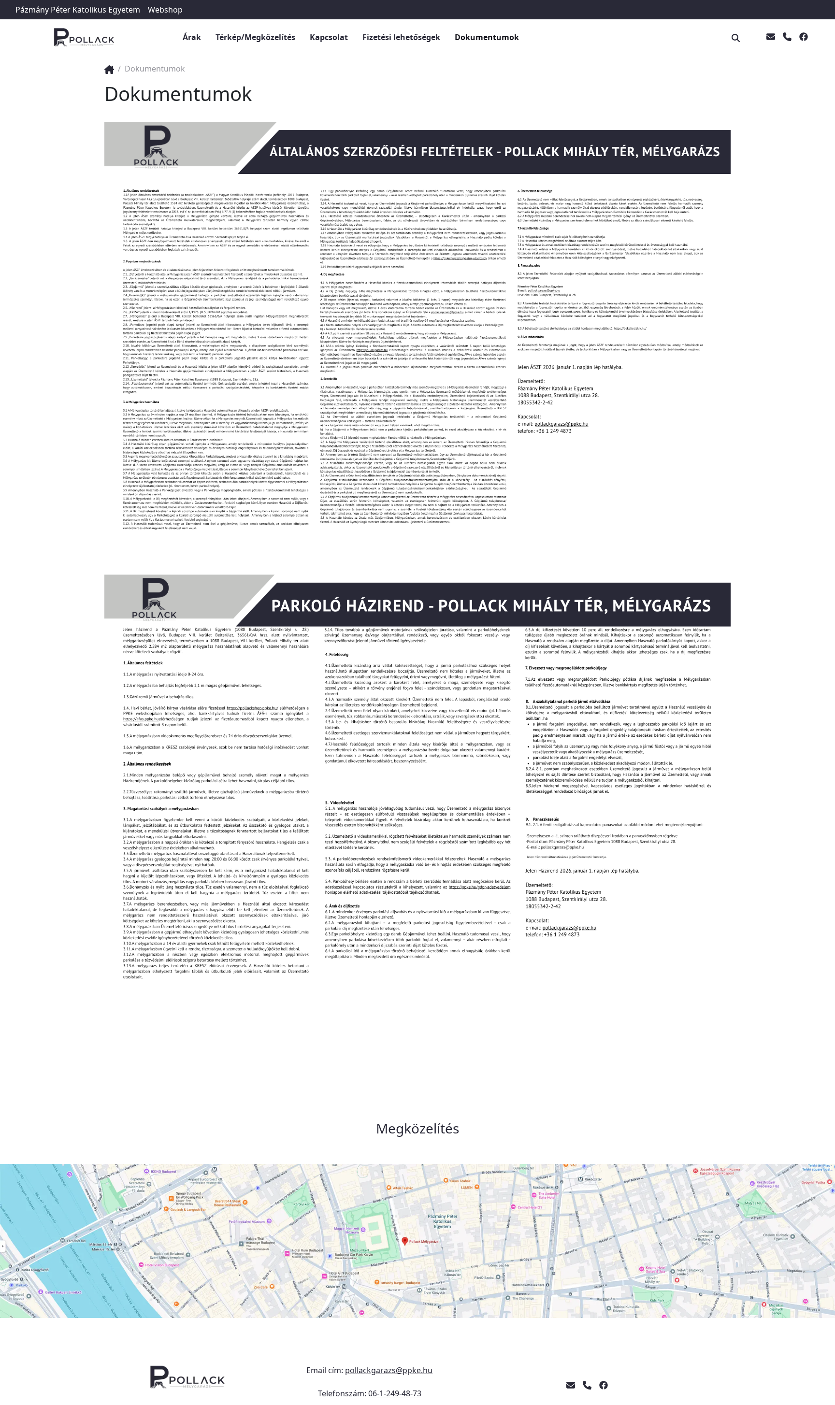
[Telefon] (787, 37)
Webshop (165, 9)
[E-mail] (771, 37)
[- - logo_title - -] (109, 68)
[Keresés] (737, 37)
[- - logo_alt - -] (189, 1381)
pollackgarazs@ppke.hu (388, 1370)
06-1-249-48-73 (394, 1393)
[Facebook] (803, 37)
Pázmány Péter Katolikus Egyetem (77, 9)
